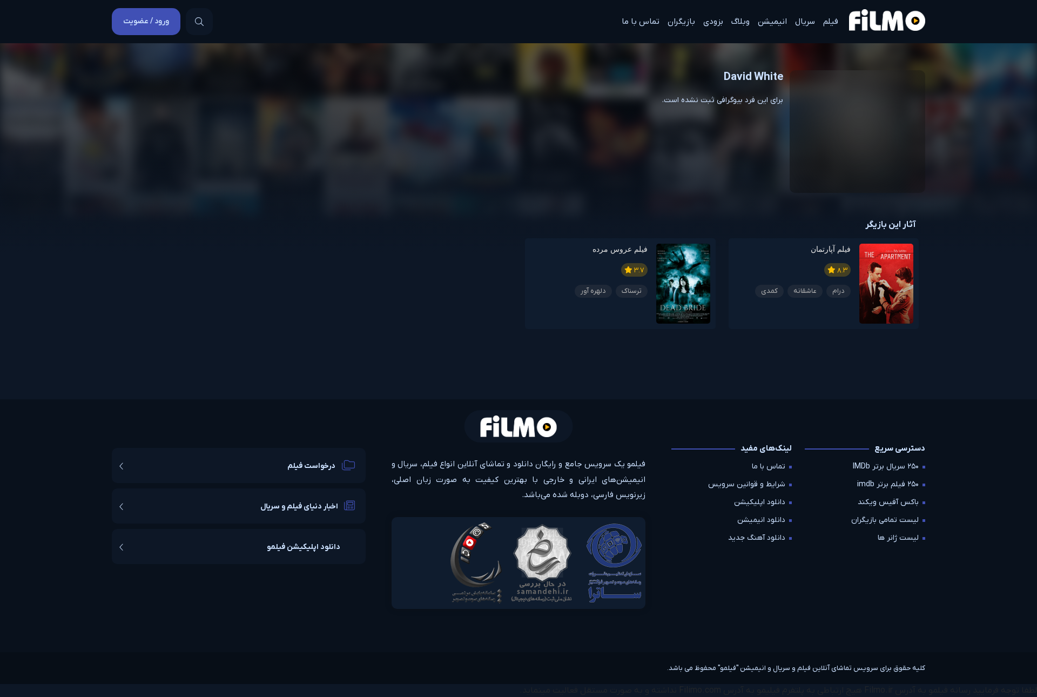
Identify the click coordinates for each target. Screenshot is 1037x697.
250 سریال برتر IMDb (886, 466)
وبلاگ (740, 21)
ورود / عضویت (146, 21)
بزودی (713, 21)
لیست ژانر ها (898, 538)
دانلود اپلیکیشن (759, 502)
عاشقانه (805, 291)
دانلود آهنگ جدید (756, 538)
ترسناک (632, 291)
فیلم (830, 21)
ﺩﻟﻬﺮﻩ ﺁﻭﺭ (593, 291)
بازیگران (681, 21)
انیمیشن (772, 21)
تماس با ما (640, 21)
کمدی (769, 291)
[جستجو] (199, 21)
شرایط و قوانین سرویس (746, 484)
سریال (805, 21)
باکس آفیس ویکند (888, 502)
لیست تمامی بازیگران (885, 520)
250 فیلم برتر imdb (888, 484)
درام (838, 291)
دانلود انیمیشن (761, 520)
